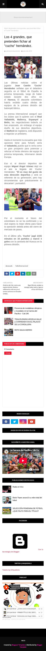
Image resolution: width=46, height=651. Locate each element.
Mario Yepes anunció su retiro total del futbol (27, 499)
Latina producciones (13, 51)
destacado (12, 28)
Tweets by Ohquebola (11, 570)
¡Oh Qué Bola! (6, 619)
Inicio (6, 28)
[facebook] (6, 421)
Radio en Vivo (18, 487)
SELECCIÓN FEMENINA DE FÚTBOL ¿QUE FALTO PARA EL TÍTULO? (28, 509)
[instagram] (23, 421)
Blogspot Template (18, 645)
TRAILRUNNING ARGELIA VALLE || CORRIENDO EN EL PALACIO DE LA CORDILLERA (28, 322)
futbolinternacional (22, 266)
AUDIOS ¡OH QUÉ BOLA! (18, 619)
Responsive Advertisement (23, 17)
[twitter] (14, 421)
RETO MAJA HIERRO (23, 330)
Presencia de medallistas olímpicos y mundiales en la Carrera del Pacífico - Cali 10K (28, 311)
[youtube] (31, 421)
